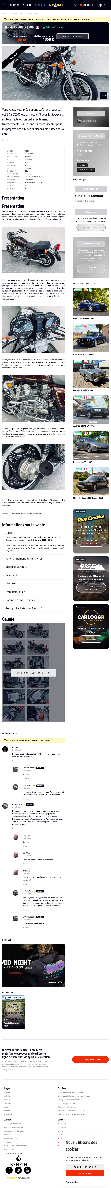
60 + (104, 95)
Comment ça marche (66, 1103)
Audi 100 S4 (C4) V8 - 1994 (83, 426)
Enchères (14, 14)
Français (63, 1127)
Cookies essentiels (85, 1167)
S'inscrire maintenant (90, 1060)
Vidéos (7, 1111)
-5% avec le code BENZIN (91, 587)
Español (63, 1131)
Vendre (27, 5)
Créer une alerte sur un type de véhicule (74, 1096)
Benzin (4, 14)
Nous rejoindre (10, 1138)
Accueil (7, 1092)
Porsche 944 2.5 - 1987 (82, 462)
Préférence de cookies (14, 1153)
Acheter (15, 5)
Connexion (88, 5)
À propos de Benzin (12, 1124)
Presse (7, 1135)
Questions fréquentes (67, 1107)
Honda (82, 165)
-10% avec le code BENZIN (91, 542)
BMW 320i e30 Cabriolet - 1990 (85, 354)
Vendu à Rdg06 (79, 180)
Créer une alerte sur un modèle (70, 1092)
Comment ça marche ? (72, 36)
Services (40, 5)
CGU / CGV (8, 1149)
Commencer (91, 639)
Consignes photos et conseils (70, 1100)
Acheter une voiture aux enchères (71, 1111)
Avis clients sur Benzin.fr (14, 1131)
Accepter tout (85, 1173)
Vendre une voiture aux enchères (71, 1114)
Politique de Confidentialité (15, 1146)
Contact (7, 1142)
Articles (7, 1107)
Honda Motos (83, 19)
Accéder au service (91, 268)
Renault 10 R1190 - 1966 (83, 390)
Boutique (8, 1114)
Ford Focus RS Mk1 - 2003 (83, 318)
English (63, 1124)
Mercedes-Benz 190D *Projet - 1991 (88, 498)
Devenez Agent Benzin (13, 1127)
